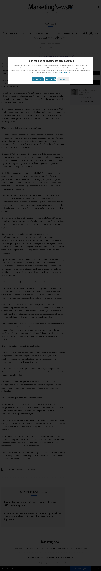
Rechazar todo (50, 79)
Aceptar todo (37, 79)
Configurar (63, 79)
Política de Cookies (64, 73)
